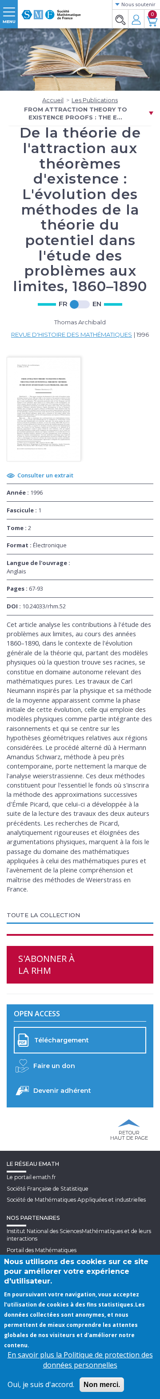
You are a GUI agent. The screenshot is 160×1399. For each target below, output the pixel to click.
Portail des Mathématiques (41, 1250)
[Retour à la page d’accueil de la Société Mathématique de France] (51, 11)
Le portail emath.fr (31, 1177)
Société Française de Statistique (47, 1188)
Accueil (53, 100)
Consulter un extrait (45, 475)
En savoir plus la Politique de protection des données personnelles (80, 1360)
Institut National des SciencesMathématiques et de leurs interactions (79, 1235)
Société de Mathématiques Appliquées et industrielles (76, 1199)
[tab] (80, 915)
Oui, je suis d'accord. (41, 1384)
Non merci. (102, 1384)
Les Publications (95, 100)
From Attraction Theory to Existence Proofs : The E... (75, 113)
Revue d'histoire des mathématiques (71, 334)
